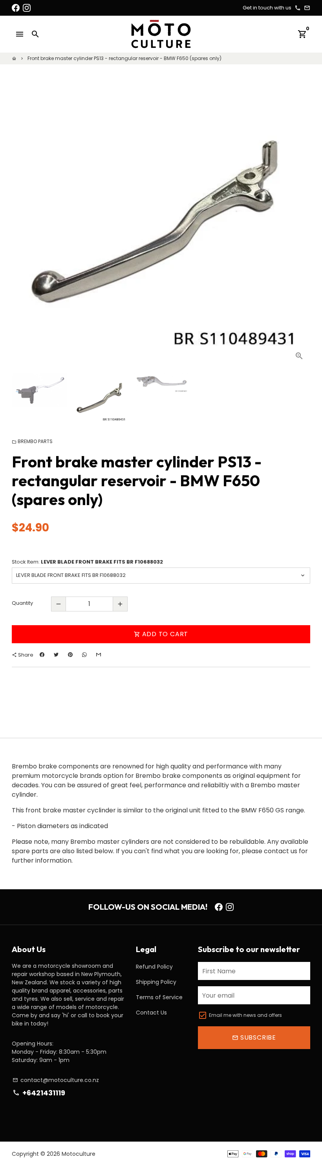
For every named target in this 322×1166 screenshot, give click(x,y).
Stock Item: (87, 562)
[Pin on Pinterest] (70, 655)
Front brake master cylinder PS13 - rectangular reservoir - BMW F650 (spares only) (124, 58)
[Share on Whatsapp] (84, 655)
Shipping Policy (156, 982)
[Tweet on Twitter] (56, 655)
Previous (22, 227)
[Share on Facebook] (42, 655)
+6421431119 (39, 1093)
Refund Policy (154, 967)
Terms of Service (159, 997)
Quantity (22, 603)
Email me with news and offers (245, 1015)
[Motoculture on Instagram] (27, 7)
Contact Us (151, 1012)
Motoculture (78, 1154)
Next (299, 227)
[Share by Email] (98, 655)
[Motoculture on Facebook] (16, 7)
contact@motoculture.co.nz (56, 1080)
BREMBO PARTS (32, 441)
